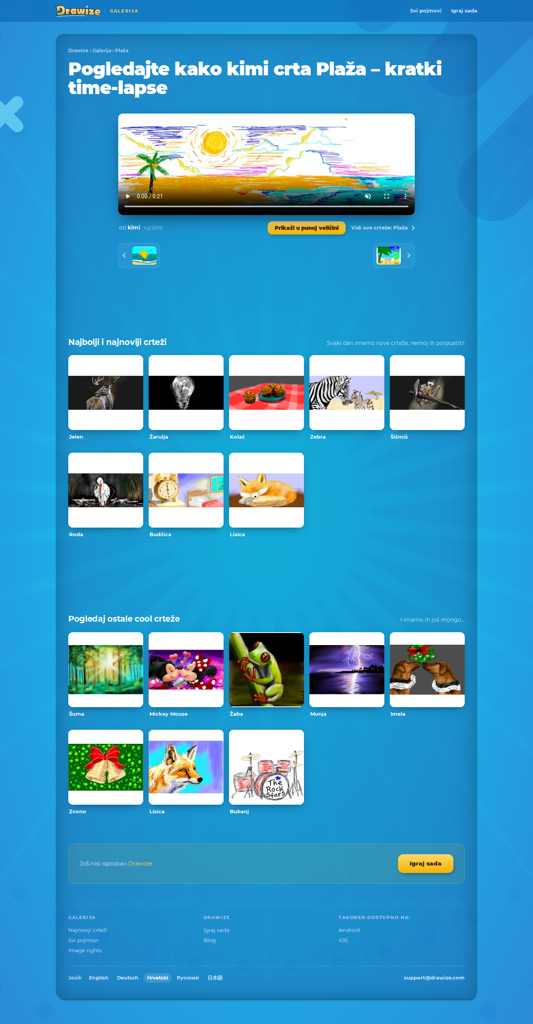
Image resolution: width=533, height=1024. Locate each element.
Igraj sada (464, 10)
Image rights (85, 950)
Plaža (121, 50)
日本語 (215, 978)
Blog (210, 940)
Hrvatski (157, 978)
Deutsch (128, 978)
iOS (343, 940)
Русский (188, 978)
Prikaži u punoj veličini (307, 228)
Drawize (78, 50)
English (98, 978)
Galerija (101, 50)
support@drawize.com (434, 977)
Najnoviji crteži (87, 930)
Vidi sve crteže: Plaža (379, 227)
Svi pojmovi (426, 10)
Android (349, 930)
